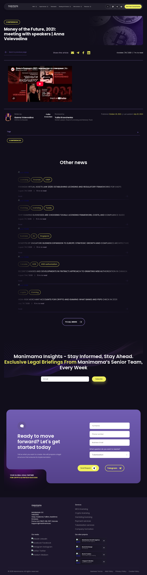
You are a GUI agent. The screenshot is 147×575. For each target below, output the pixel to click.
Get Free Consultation (133, 6)
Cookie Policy (134, 571)
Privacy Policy (121, 571)
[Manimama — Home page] (11, 6)
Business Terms (96, 571)
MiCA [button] (33, 6)
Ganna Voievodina (24, 117)
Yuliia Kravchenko (64, 117)
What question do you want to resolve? (105, 449)
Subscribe (99, 379)
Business (24, 236)
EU (34, 236)
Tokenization (53, 6)
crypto (23, 292)
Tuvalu (49, 208)
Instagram (47, 547)
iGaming (24, 208)
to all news (71, 322)
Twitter (43, 551)
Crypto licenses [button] (42, 6)
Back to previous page (18, 52)
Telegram (112, 468)
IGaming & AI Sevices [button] (64, 6)
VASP (48, 179)
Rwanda (36, 179)
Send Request (85, 468)
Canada (23, 264)
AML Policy (109, 571)
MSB (34, 264)
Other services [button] (76, 6)
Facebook (46, 543)
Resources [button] (86, 6)
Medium (44, 555)
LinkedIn (43, 539)
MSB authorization (49, 264)
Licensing (24, 179)
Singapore (44, 236)
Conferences (12, 22)
